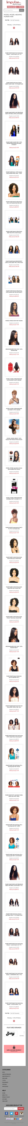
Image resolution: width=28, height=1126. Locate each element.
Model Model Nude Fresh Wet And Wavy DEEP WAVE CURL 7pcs (14, 706)
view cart (5, 1101)
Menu (5, 7)
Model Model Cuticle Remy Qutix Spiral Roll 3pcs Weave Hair (14, 587)
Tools (4, 1080)
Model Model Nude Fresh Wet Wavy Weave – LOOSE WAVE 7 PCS (14, 1003)
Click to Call (11, 7)
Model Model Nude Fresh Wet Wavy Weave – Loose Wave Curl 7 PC (14, 53)
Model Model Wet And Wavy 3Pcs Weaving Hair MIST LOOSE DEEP (14, 855)
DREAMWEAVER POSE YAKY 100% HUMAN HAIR (14, 350)
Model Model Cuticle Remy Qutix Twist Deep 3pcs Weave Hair (14, 558)
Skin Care (4, 1078)
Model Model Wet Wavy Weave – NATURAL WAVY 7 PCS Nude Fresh (14, 914)
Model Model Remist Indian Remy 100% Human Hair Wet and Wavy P (14, 291)
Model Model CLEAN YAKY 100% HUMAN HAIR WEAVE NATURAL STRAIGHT (14, 143)
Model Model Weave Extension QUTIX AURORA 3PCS (14, 677)
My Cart (21, 6)
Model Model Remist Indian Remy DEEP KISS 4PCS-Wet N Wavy (14, 232)
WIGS (3, 1072)
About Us (4, 1095)
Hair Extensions (6, 1074)
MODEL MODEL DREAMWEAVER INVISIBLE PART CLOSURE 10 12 (14, 498)
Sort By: (7, 20)
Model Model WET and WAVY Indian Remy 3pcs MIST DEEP (14, 795)
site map (4, 1099)
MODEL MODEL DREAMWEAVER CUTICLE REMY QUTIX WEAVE (14, 379)
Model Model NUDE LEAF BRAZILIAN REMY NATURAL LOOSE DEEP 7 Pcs (14, 885)
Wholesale (5, 1086)
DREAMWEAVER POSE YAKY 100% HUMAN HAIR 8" (14, 647)
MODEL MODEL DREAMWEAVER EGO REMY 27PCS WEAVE (14, 409)
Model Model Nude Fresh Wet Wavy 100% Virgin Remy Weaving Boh (14, 736)
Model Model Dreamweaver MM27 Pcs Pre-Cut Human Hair (14, 528)
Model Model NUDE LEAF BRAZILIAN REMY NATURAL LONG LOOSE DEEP (14, 113)
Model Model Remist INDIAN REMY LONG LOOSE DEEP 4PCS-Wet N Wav (14, 262)
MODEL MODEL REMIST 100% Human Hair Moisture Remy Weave (14, 439)
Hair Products (6, 1076)
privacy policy (6, 1097)
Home (3, 1093)
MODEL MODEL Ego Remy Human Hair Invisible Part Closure (14, 468)
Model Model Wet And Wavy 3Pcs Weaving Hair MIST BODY (14, 766)
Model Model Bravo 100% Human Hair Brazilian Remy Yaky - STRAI (14, 172)
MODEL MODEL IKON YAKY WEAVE (14, 320)
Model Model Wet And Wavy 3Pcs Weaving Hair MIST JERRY (14, 825)
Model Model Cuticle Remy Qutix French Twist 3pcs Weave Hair (14, 617)
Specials (4, 1084)
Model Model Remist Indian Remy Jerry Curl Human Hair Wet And (14, 202)
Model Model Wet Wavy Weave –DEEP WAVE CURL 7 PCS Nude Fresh (14, 83)
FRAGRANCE (5, 1082)
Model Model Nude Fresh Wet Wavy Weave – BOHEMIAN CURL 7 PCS (14, 974)
